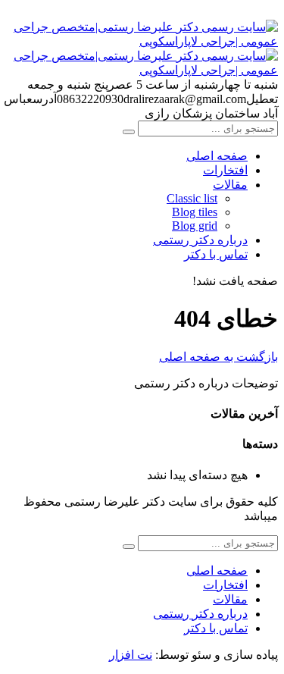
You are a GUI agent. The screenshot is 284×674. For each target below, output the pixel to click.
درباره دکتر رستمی (200, 240)
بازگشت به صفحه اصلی (218, 356)
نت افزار (130, 654)
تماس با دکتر (216, 254)
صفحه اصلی (217, 155)
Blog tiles (194, 211)
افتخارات (225, 170)
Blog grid (194, 225)
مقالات (230, 184)
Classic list (192, 198)
